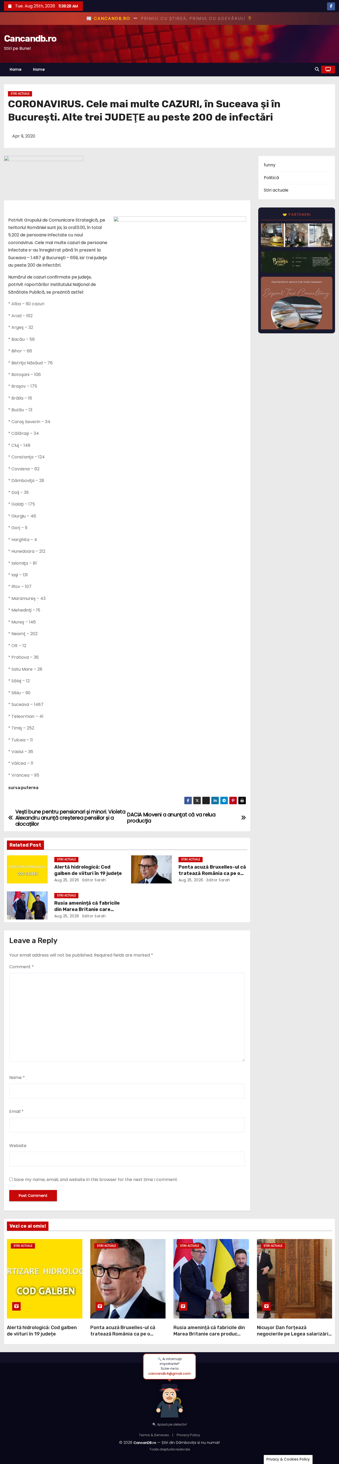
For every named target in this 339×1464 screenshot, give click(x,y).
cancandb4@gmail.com (169, 1373)
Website (17, 1146)
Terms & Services (154, 1435)
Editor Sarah (93, 880)
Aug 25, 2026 (66, 880)
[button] (317, 69)
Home (15, 69)
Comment (21, 967)
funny (269, 165)
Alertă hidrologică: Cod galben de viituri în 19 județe (88, 870)
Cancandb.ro (30, 38)
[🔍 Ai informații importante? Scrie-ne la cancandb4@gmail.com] (169, 1398)
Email (16, 1111)
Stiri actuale (20, 94)
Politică (271, 178)
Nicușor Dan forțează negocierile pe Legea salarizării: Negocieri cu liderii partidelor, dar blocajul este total (294, 1337)
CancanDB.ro (144, 1442)
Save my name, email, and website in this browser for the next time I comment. (96, 1179)
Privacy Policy (188, 1435)
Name (17, 1077)
